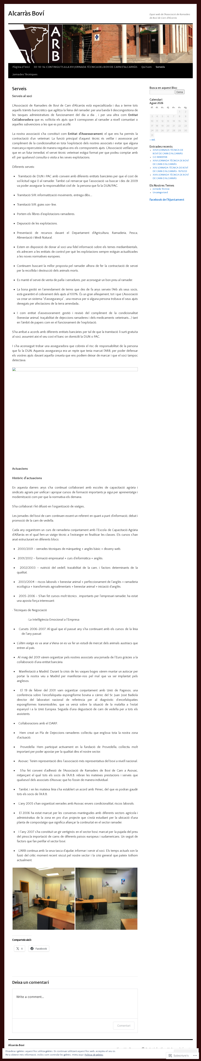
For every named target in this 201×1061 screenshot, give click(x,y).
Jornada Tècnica (161, 189)
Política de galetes (94, 1055)
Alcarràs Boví (26, 13)
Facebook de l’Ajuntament (167, 199)
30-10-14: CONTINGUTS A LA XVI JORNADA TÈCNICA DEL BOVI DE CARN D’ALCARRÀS (85, 67)
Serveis (160, 67)
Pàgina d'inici (21, 67)
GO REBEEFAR (160, 157)
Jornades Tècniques (25, 74)
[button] (43, 898)
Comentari (123, 1025)
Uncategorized (160, 192)
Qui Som (146, 67)
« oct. (152, 139)
